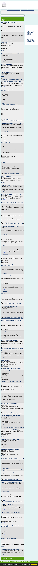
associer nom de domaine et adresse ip (9, 511)
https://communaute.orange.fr (6, 119)
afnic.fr (3, 245)
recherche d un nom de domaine (6, 142)
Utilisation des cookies (20, 561)
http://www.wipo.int (5, 478)
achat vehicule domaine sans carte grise (8, 501)
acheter (4, 10)
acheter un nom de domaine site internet (6, 265)
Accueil (2, 561)
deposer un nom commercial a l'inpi (19, 412)
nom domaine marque (30, 27)
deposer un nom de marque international (17, 368)
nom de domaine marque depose (16, 78)
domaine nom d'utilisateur (5, 480)
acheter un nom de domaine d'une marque (6, 89)
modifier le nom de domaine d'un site (16, 264)
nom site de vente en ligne (19, 469)
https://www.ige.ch (5, 291)
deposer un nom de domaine (11, 79)
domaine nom (29, 34)
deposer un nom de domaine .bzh (8, 78)
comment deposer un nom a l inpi (9, 426)
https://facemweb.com (5, 254)
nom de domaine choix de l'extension (13, 202)
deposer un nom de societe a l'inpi (14, 413)
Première (4, 558)
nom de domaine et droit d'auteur (9, 479)
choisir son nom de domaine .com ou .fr (16, 458)
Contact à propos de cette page (28, 561)
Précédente (7, 558)
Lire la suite (2, 38)
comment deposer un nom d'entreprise (14, 427)
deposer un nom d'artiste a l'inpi (8, 303)
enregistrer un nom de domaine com (11, 348)
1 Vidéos (6, 20)
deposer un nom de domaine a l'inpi (16, 318)
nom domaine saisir (29, 42)
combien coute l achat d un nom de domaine (17, 501)
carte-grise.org (4, 500)
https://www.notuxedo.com (6, 491)
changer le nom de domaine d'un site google (10, 173)
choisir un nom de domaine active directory (11, 538)
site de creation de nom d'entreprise (10, 469)
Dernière (11, 558)
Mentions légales (5, 561)
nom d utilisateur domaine (19, 120)
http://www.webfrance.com (6, 234)
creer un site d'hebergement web (8, 525)
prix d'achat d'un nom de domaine (16, 89)
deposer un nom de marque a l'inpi (16, 303)
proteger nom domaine (30, 32)
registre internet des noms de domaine (9, 412)
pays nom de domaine (30, 30)
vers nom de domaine (30, 39)
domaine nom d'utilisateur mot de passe (10, 174)
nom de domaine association (31, 40)
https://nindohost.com (5, 30)
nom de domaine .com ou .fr (18, 512)
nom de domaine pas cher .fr (6, 458)
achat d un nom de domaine (5, 141)
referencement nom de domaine (31, 41)
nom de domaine (29, 33)
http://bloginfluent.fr (5, 273)
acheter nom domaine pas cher (7, 264)
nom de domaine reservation (30, 31)
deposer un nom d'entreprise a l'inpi (18, 317)
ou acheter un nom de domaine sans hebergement (12, 103)
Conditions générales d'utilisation (12, 561)
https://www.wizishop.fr (5, 131)
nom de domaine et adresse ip (8, 512)
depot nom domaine (29, 38)
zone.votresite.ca (5, 162)
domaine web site (7, 526)
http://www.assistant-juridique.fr (6, 468)
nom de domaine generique (5, 381)
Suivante (9, 558)
